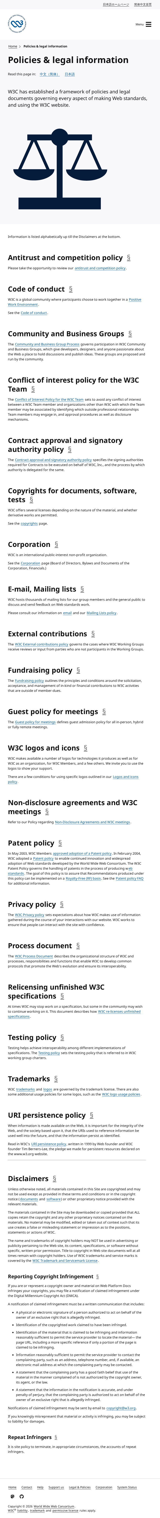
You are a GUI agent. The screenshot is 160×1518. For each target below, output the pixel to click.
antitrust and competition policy (100, 268)
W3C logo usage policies (121, 1094)
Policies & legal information (45, 46)
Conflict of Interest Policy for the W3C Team (49, 399)
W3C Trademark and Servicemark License (65, 1260)
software (53, 1199)
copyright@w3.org (121, 1408)
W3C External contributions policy (41, 644)
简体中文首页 (143, 4)
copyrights (29, 523)
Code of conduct (34, 312)
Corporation (30, 563)
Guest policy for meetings (35, 722)
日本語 (70, 74)
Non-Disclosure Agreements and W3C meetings (92, 822)
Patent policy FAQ (130, 878)
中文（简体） (50, 74)
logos (47, 1089)
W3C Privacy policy (29, 914)
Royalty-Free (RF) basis (83, 878)
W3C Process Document (34, 956)
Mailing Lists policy (101, 613)
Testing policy (49, 1053)
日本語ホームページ (116, 4)
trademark (37, 1510)
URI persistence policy (48, 1144)
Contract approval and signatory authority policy (53, 459)
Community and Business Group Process (47, 344)
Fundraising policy (29, 680)
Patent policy (43, 858)
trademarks (25, 1089)
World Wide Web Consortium (54, 1506)
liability (22, 1510)
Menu (140, 24)
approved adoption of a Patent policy (82, 853)
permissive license (65, 1510)
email (67, 613)
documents (29, 1199)
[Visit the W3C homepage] (17, 24)
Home (12, 46)
